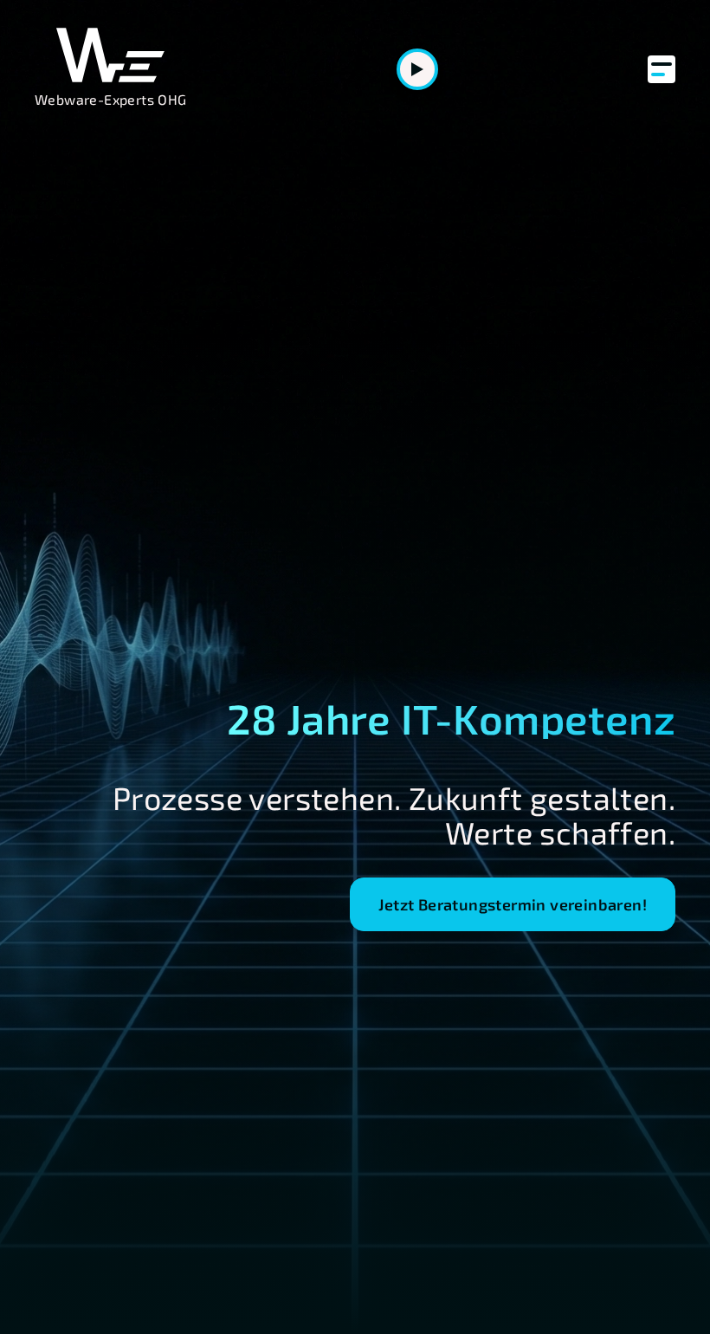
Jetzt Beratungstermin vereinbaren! (512, 904)
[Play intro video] (417, 69)
